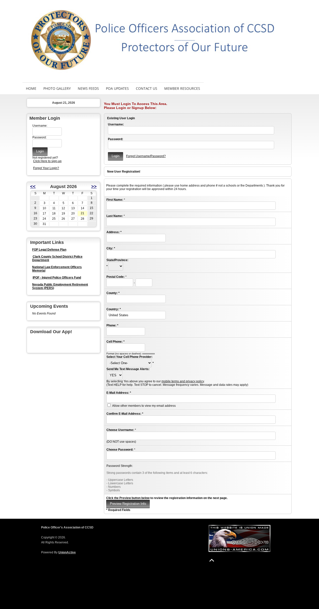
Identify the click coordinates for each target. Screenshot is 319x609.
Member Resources (182, 88)
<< (33, 186)
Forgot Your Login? (46, 168)
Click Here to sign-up (47, 161)
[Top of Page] (212, 560)
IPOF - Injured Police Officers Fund (57, 277)
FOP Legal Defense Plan (49, 249)
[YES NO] (114, 375)
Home (31, 88)
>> (94, 186)
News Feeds (88, 88)
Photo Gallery (57, 88)
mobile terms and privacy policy (182, 381)
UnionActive (67, 552)
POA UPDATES (117, 88)
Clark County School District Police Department (57, 258)
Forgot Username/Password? (146, 156)
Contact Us (146, 88)
